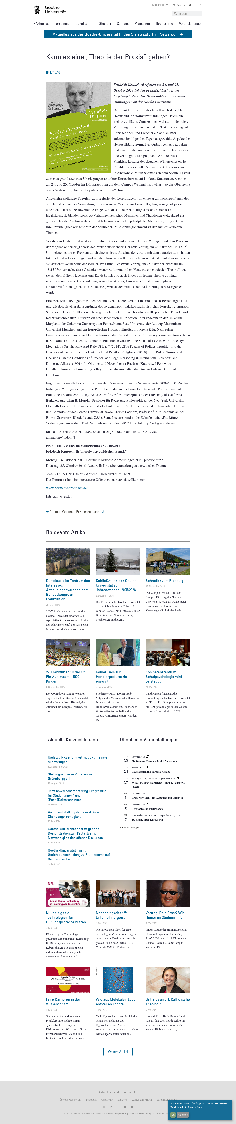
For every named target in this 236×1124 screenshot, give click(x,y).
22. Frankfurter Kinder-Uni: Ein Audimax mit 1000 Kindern (67, 676)
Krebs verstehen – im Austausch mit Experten (157, 798)
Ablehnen (183, 1114)
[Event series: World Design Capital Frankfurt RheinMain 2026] (178, 778)
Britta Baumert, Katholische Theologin (168, 1001)
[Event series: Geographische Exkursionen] (147, 804)
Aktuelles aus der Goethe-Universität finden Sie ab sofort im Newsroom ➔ (118, 34)
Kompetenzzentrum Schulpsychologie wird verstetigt (164, 676)
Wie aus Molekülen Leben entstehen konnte (117, 1001)
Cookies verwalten (162, 1113)
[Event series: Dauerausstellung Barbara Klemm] (146, 767)
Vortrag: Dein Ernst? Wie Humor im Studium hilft (165, 915)
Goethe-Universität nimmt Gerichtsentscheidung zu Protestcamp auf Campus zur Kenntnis (79, 854)
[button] (118, 1052)
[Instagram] (104, 1107)
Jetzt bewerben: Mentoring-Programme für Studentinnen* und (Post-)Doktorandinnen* (77, 795)
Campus (123, 23)
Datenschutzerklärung (140, 1113)
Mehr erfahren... (196, 1107)
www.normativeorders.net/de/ (67, 487)
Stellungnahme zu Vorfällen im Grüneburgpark (70, 776)
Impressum (120, 1113)
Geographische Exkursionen (147, 809)
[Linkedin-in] (111, 1107)
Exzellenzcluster (87, 511)
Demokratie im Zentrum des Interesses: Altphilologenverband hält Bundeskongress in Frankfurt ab (68, 590)
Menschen (142, 23)
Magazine (158, 4)
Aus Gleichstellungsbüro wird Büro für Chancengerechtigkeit (76, 814)
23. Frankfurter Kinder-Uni (147, 819)
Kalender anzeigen (129, 827)
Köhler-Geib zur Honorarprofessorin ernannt (111, 676)
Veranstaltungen (191, 23)
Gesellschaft (84, 23)
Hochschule (164, 23)
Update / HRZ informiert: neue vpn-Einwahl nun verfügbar (79, 759)
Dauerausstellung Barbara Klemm (151, 772)
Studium (105, 23)
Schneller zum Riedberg (165, 580)
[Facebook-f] (118, 1107)
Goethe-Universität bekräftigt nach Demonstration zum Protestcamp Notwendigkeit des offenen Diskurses (75, 833)
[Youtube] (125, 1107)
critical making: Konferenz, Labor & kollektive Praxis (158, 785)
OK (173, 1114)
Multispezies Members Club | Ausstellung (155, 761)
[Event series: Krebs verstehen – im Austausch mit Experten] (147, 793)
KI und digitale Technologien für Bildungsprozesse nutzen (66, 917)
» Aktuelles (41, 23)
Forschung (62, 23)
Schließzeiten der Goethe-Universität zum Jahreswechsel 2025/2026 (117, 585)
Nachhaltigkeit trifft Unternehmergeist (111, 915)
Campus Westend (62, 511)
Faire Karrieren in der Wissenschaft (63, 1001)
